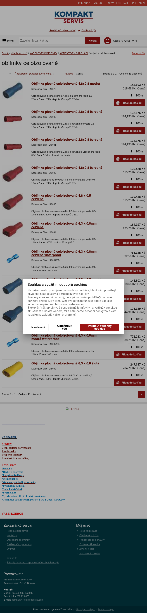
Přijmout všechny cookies (100, 327)
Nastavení (38, 327)
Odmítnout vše (64, 327)
